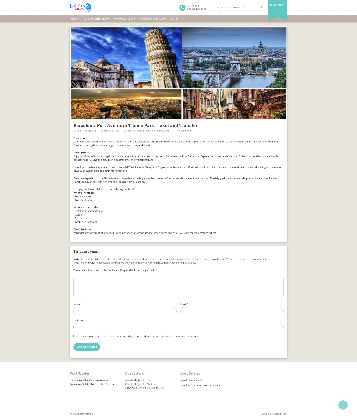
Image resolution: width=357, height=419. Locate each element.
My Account (277, 5)
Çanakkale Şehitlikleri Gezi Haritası (89, 380)
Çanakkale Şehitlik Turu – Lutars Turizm (92, 384)
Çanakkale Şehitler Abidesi (140, 384)
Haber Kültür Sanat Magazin (153, 130)
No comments (184, 130)
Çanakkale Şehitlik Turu (97, 18)
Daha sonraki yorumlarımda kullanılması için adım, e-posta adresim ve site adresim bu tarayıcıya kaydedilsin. (137, 336)
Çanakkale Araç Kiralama (152, 18)
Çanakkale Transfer (191, 380)
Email (184, 304)
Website (78, 320)
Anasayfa (75, 18)
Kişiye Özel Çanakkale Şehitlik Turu (144, 387)
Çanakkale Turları (124, 18)
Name (77, 304)
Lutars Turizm (111, 130)
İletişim (174, 18)
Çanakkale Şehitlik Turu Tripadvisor (200, 385)
